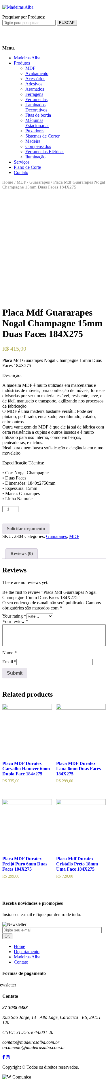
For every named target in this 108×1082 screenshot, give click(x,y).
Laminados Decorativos (36, 107)
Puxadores (34, 130)
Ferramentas (36, 99)
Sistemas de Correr (42, 135)
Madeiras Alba (27, 57)
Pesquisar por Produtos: (23, 16)
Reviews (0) (21, 553)
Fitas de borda (38, 115)
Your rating (14, 616)
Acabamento (36, 73)
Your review (15, 621)
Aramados (34, 89)
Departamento (26, 951)
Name (9, 652)
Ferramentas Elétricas (44, 151)
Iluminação (35, 156)
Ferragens (34, 94)
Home (7, 182)
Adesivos (33, 83)
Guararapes (39, 182)
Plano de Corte (27, 167)
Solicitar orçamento (26, 528)
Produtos (22, 63)
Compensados (38, 146)
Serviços (21, 162)
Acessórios (35, 78)
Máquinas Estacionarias (37, 123)
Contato (21, 172)
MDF (30, 68)
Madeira (32, 141)
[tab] (21, 553)
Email (9, 661)
